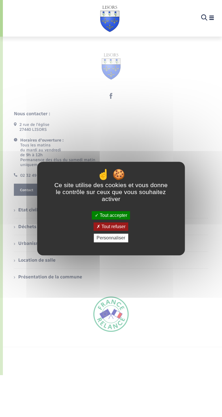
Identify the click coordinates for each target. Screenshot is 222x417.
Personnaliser (111, 238)
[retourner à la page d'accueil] (109, 17)
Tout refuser (112, 226)
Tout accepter (113, 215)
